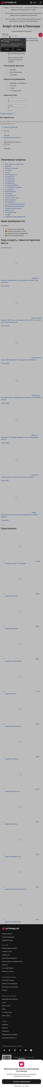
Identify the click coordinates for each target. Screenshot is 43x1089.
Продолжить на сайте (21, 1086)
